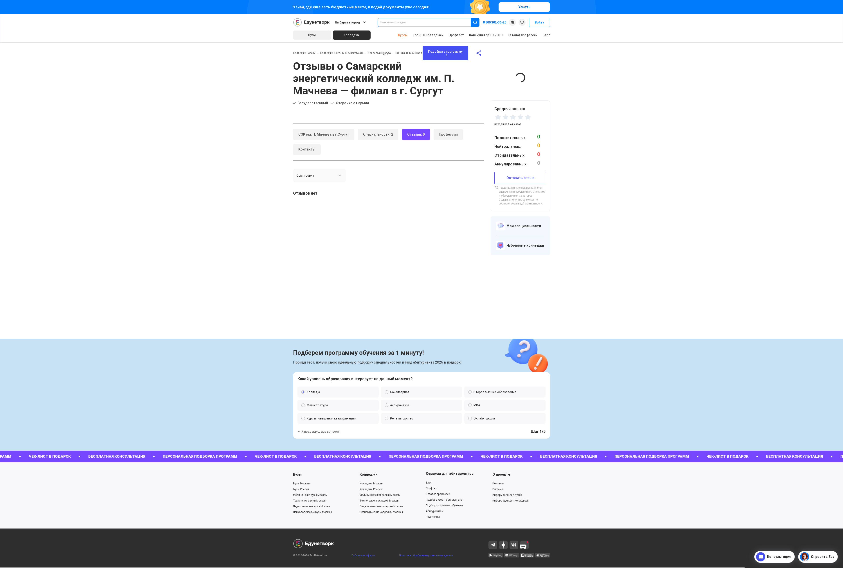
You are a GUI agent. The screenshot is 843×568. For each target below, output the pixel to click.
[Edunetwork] (311, 22)
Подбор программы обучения (444, 505)
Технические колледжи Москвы (379, 500)
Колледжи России (304, 53)
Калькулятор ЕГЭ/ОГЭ (486, 35)
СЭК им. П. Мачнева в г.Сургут (414, 53)
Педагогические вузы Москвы (311, 506)
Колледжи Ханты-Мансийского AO (341, 53)
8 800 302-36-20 (494, 22)
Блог (546, 35)
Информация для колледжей (510, 500)
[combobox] (427, 22)
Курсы (402, 35)
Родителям (433, 516)
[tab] (323, 134)
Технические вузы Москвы (309, 500)
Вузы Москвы (301, 483)
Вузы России (301, 489)
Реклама (497, 489)
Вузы (297, 474)
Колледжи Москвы (371, 483)
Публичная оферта (363, 555)
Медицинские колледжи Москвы (380, 494)
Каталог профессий (522, 35)
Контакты (498, 483)
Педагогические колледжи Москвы (381, 506)
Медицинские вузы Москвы (310, 494)
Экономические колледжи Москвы (381, 512)
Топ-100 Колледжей (428, 35)
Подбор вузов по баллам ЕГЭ (444, 499)
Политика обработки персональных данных (426, 555)
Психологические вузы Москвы (312, 512)
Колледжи (368, 474)
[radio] (497, 116)
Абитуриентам (434, 511)
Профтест (456, 35)
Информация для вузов (507, 494)
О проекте (501, 474)
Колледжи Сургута (379, 53)
